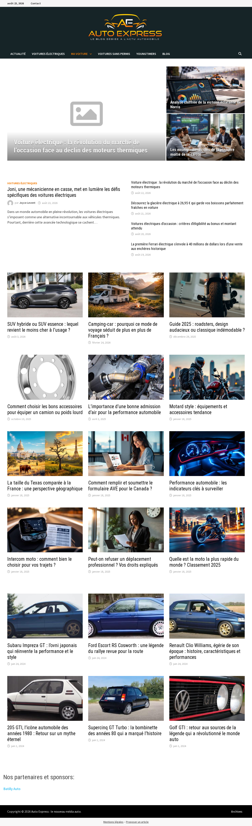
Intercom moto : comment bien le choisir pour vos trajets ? (39, 562)
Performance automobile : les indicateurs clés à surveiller (198, 486)
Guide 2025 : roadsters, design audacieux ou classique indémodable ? (207, 327)
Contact (36, 3)
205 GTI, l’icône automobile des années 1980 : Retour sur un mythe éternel (41, 733)
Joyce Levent (27, 203)
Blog (166, 54)
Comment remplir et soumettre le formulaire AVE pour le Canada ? (120, 486)
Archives (236, 811)
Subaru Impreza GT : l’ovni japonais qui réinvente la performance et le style (42, 651)
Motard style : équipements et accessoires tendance (198, 409)
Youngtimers (146, 54)
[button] (11, 114)
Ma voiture (79, 54)
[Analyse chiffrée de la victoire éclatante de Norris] (205, 89)
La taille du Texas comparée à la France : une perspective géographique (44, 486)
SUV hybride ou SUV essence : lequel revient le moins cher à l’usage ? (42, 327)
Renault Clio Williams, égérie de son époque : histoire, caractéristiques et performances (204, 651)
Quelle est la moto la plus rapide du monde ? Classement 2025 (204, 562)
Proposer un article (137, 822)
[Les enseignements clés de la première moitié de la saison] (205, 137)
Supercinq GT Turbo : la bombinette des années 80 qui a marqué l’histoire (124, 730)
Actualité (18, 54)
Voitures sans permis (114, 54)
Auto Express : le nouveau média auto (56, 811)
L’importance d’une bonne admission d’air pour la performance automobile (124, 409)
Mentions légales (113, 822)
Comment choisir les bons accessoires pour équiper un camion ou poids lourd (45, 409)
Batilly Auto (11, 788)
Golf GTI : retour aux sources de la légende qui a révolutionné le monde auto (204, 733)
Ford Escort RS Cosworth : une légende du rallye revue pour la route (126, 648)
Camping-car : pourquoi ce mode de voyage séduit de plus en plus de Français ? (122, 330)
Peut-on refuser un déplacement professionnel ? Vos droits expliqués (123, 562)
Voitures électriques (48, 54)
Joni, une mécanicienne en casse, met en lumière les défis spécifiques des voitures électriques (63, 192)
